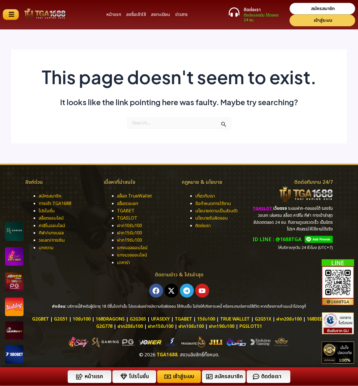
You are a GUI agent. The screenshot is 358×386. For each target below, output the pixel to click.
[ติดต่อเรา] (234, 12)
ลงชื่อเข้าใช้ (136, 14)
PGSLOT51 (250, 326)
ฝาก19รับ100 (129, 240)
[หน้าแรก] (79, 376)
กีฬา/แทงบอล (51, 233)
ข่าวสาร (181, 14)
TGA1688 (167, 355)
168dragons (110, 319)
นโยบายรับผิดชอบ (211, 218)
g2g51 (61, 319)
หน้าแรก (113, 14)
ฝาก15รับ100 (129, 233)
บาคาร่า (124, 262)
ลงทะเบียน (160, 14)
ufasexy (160, 319)
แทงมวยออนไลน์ (132, 255)
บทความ (46, 247)
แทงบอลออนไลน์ (132, 247)
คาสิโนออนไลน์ (52, 225)
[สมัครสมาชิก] (209, 376)
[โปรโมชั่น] (124, 376)
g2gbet (40, 319)
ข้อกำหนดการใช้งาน (213, 203)
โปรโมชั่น (47, 211)
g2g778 (104, 326)
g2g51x (263, 319)
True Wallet (235, 319)
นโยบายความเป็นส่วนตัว (216, 211)
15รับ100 (206, 319)
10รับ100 (82, 319)
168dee (314, 319)
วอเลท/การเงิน (52, 240)
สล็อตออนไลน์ (51, 218)
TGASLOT (127, 218)
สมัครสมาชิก (50, 196)
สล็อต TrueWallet (134, 196)
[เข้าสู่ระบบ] (167, 376)
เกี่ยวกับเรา (205, 196)
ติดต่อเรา (252, 9)
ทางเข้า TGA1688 (55, 203)
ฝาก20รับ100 (289, 319)
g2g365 (138, 319)
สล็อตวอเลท (127, 203)
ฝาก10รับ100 (129, 225)
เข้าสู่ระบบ (183, 377)
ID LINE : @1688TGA (277, 239)
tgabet (183, 319)
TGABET (126, 211)
